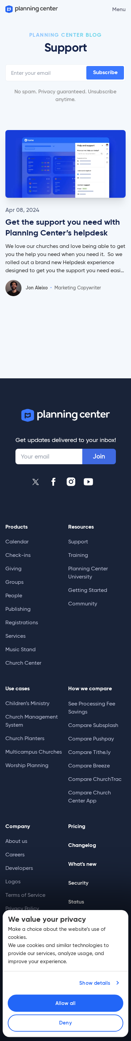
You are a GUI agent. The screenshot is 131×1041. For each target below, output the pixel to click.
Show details (94, 983)
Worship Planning (26, 765)
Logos (12, 881)
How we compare (90, 688)
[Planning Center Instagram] (71, 481)
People (13, 595)
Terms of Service (25, 895)
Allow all (65, 1003)
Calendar (17, 541)
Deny (65, 1023)
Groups (14, 582)
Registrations (21, 622)
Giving (13, 568)
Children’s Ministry (27, 703)
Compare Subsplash (93, 725)
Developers (19, 868)
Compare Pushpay (91, 738)
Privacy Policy (22, 908)
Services (15, 636)
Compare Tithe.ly (89, 752)
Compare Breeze (89, 765)
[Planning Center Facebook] (53, 481)
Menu (119, 9)
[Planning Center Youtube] (88, 481)
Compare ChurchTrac (95, 779)
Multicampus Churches (33, 752)
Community (82, 603)
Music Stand (20, 649)
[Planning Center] (31, 9)
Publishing (18, 609)
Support (78, 541)
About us (16, 841)
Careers (15, 854)
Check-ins (18, 555)
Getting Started (87, 590)
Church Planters (24, 738)
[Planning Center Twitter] (36, 481)
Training (78, 555)
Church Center (23, 663)
